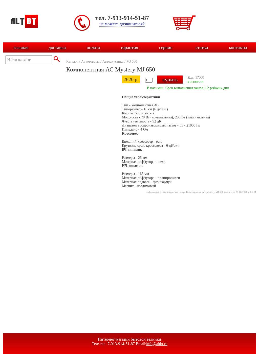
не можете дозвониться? (122, 23)
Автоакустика (112, 61)
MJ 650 (131, 61)
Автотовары (90, 61)
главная (21, 47)
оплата (93, 47)
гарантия (129, 47)
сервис (165, 47)
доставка (57, 47)
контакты (238, 47)
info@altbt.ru (156, 344)
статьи (202, 47)
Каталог (72, 61)
